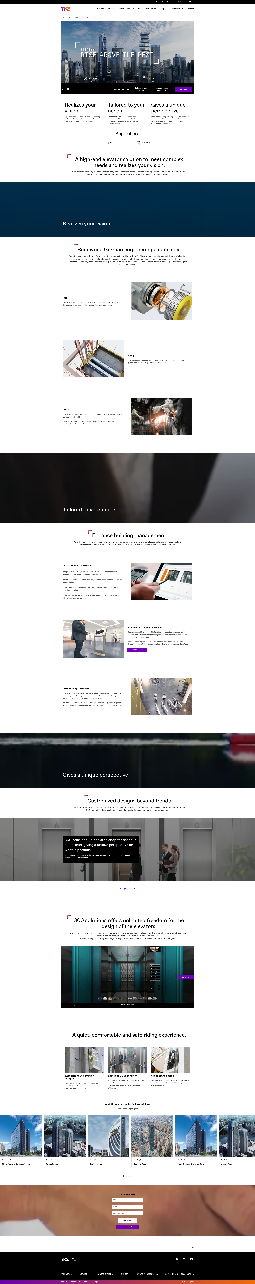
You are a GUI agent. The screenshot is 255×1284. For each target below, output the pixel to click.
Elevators (78, 17)
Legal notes (83, 1282)
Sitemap (64, 1282)
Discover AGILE (137, 650)
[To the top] (192, 1247)
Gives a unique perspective (162, 89)
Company (163, 9)
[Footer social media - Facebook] (177, 1260)
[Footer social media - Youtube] (185, 1260)
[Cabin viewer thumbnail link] (100, 998)
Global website (171, 2)
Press (163, 2)
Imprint (73, 1282)
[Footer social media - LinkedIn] (192, 1260)
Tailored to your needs (141, 89)
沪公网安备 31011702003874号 (180, 1274)
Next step (183, 89)
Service (110, 9)
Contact (190, 9)
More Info (185, 977)
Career (158, 2)
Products (100, 9)
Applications (150, 9)
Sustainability (177, 9)
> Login (152, 2)
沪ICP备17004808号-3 (146, 1274)
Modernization (123, 9)
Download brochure (127, 1227)
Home (63, 17)
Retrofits (137, 9)
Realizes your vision (121, 89)
